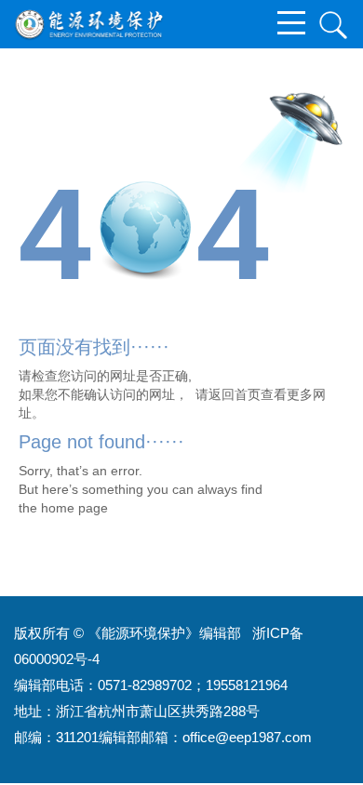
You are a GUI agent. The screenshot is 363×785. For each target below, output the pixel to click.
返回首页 (234, 394)
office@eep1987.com (247, 737)
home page (74, 507)
